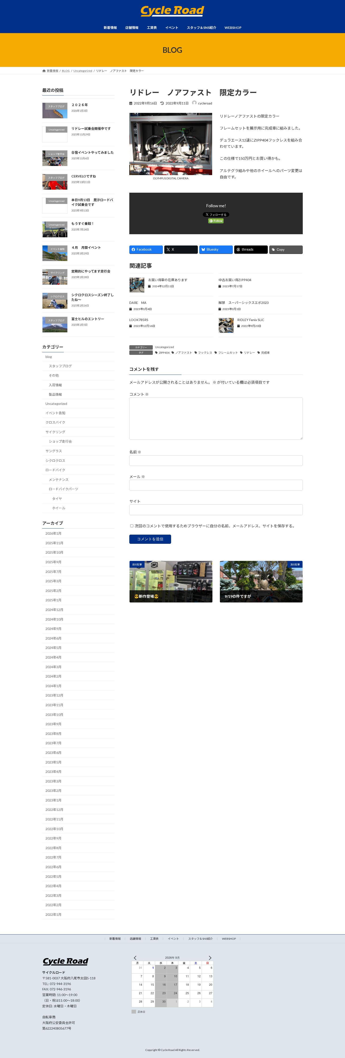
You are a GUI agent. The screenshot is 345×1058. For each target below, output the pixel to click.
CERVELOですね (83, 176)
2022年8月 (53, 848)
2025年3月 (53, 581)
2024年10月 (54, 619)
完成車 (265, 352)
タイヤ (57, 499)
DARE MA (137, 303)
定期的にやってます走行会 (90, 271)
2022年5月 (53, 876)
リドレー (249, 352)
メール (137, 476)
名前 (135, 452)
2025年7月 (53, 572)
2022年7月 (53, 857)
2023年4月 (53, 772)
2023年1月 (53, 800)
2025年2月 (53, 591)
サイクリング (55, 432)
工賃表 (154, 938)
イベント (173, 938)
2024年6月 (53, 638)
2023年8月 (53, 734)
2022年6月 (53, 867)
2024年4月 (53, 657)
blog (49, 357)
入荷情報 (55, 385)
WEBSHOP (229, 938)
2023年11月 (54, 705)
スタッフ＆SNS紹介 (200, 938)
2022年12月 (54, 810)
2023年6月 (53, 753)
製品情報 (55, 395)
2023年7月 (53, 743)
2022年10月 (54, 829)
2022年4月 (53, 886)
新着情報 (115, 938)
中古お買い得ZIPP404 (234, 280)
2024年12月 (54, 610)
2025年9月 (53, 562)
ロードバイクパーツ (63, 489)
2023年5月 (53, 762)
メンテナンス (59, 480)
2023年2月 (53, 791)
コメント (139, 394)
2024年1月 (53, 686)
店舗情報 (135, 938)
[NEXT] (209, 957)
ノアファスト (183, 352)
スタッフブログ (60, 366)
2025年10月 (54, 553)
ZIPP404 (164, 352)
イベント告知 (55, 413)
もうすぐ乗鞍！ (82, 224)
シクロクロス (55, 461)
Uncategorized (164, 347)
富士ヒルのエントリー (87, 319)
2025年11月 (54, 543)
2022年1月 (53, 914)
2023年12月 (54, 696)
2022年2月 (53, 905)
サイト (135, 501)
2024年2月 (53, 676)
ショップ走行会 (60, 442)
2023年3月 (53, 781)
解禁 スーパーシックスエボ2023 (243, 303)
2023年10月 (54, 715)
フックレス (205, 352)
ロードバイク (55, 470)
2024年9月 (53, 629)
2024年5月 (53, 648)
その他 (54, 375)
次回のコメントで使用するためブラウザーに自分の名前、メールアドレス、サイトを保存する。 (215, 526)
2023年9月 (53, 724)
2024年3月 (53, 667)
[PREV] (135, 957)
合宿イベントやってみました (92, 152)
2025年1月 (53, 600)
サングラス (54, 451)
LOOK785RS (138, 320)
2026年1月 (53, 533)
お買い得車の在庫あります (168, 280)
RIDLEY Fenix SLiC (250, 320)
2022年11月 (54, 819)
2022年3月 (53, 895)
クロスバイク (55, 422)
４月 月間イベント (86, 247)
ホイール (58, 508)
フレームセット (228, 352)
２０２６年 (79, 105)
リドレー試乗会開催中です (91, 128)
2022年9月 (53, 838)
